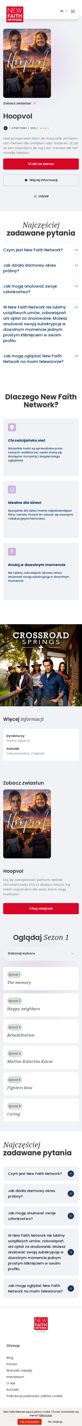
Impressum (15, 1377)
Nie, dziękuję (55, 1421)
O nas (10, 1383)
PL (62, 11)
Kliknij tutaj (45, 1415)
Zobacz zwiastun (17, 103)
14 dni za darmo (41, 164)
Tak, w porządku (29, 1421)
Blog (9, 1357)
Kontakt (12, 1389)
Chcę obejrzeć (41, 908)
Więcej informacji (43, 180)
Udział (43, 196)
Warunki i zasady (19, 1370)
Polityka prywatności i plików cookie (34, 1396)
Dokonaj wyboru (21, 953)
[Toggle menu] (73, 10)
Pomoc (12, 1364)
